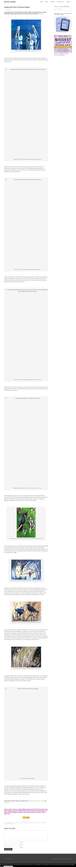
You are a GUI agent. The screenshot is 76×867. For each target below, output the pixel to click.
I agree (5, 866)
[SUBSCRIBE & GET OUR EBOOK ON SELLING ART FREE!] (63, 32)
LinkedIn (42, 801)
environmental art (38, 822)
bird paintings (31, 822)
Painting (5, 823)
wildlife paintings (11, 823)
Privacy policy (9, 866)
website (41, 13)
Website (21, 847)
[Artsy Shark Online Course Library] (63, 52)
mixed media (44, 822)
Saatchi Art (7, 802)
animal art (26, 822)
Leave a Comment (7, 9)
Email (21, 844)
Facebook (36, 801)
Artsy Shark (9, 2)
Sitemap (5, 858)
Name (21, 842)
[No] (13, 866)
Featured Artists (12, 822)
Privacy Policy (10, 858)
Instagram (31, 801)
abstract (22, 822)
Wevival (70, 858)
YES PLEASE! (26, 817)
